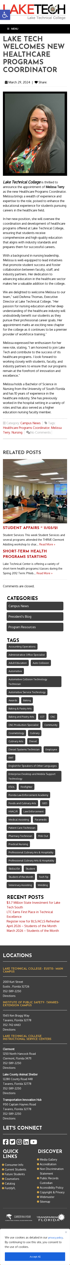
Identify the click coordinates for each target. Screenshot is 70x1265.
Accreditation (48, 1164)
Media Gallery (48, 1159)
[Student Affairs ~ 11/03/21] (35, 491)
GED (44, 803)
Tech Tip (43, 876)
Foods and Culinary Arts (22, 803)
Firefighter (26, 786)
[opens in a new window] (6, 1142)
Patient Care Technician (22, 827)
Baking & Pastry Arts (20, 708)
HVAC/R (13, 811)
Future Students (15, 1174)
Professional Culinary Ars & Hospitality (31, 852)
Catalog (10, 1183)
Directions (9, 995)
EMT (11, 757)
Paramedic (41, 819)
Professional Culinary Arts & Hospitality (31, 860)
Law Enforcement (34, 811)
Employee (51, 749)
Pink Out (43, 835)
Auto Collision (41, 662)
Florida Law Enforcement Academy (28, 795)
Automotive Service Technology (27, 692)
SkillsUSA (14, 868)
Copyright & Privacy (52, 1192)
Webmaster (47, 1197)
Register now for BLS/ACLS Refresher (33, 921)
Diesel (33, 741)
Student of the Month (21, 876)
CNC (52, 716)
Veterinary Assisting (20, 885)
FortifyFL (10, 1188)
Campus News (30, 423)
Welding (43, 885)
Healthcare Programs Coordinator (26, 428)
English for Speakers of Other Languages (33, 765)
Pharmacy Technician (20, 835)
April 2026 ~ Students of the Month (32, 926)
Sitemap (45, 1201)
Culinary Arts (16, 741)
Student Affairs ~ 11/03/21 (30, 528)
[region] (35, 1247)
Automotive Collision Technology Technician (28, 682)
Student (30, 868)
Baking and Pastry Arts (21, 716)
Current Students (15, 1169)
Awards (13, 700)
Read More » (47, 544)
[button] (5, 15)
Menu (14, 28)
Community (50, 724)
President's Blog (20, 616)
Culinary (34, 733)
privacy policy (55, 1237)
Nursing (16, 432)
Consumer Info (14, 1164)
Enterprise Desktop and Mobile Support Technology (32, 776)
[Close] (66, 1232)
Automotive (15, 671)
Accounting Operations (22, 646)
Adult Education (18, 662)
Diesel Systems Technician (24, 749)
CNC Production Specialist (23, 724)
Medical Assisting (19, 819)
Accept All (35, 1256)
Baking (27, 700)
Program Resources (22, 627)
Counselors (12, 1178)
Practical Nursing (18, 844)
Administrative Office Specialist (27, 654)
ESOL (12, 786)
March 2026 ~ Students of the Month (33, 931)
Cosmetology (16, 733)
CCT (42, 716)
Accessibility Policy (51, 1187)
